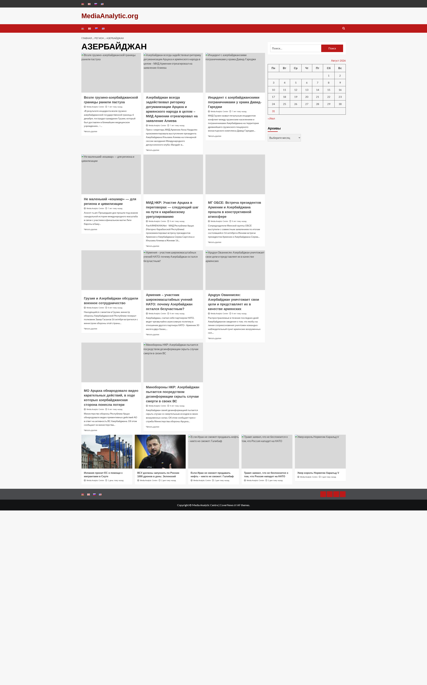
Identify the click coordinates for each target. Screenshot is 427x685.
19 (295, 96)
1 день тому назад (115, 480)
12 (295, 89)
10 (273, 89)
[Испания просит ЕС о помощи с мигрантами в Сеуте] (106, 452)
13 (306, 89)
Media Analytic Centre (95, 107)
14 (317, 89)
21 (317, 96)
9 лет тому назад (177, 221)
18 (284, 96)
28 (317, 103)
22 (328, 96)
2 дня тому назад (168, 480)
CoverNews (227, 505)
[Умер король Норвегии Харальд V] (320, 452)
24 (273, 103)
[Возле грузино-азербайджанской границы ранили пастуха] (111, 73)
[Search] (344, 28)
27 (306, 103)
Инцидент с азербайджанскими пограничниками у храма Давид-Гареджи (235, 102)
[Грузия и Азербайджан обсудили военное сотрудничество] (111, 270)
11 (284, 89)
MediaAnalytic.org (109, 16)
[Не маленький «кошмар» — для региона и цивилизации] (111, 174)
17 (273, 96)
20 (306, 96)
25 (284, 103)
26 (295, 103)
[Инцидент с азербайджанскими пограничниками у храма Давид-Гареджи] (235, 73)
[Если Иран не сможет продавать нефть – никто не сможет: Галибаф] (213, 452)
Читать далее (90, 131)
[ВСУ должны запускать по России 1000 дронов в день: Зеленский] (160, 452)
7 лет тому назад (115, 107)
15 (328, 89)
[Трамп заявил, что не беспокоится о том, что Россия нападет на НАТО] (267, 452)
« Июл (271, 118)
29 (328, 103)
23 (340, 96)
